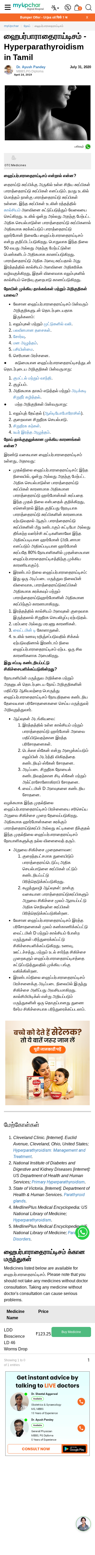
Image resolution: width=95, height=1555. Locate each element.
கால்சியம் (12, 210)
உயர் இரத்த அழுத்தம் (31, 432)
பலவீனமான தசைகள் (31, 330)
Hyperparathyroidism (32, 1220)
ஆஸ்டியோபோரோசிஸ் (62, 413)
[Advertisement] (47, 1507)
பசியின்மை (23, 349)
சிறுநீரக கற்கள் (26, 425)
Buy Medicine (71, 1332)
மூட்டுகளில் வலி (58, 323)
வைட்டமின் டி (24, 630)
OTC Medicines (14, 165)
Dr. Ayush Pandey (30, 69)
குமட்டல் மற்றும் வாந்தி (32, 378)
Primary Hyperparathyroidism (58, 1181)
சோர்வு (19, 336)
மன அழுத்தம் (25, 342)
